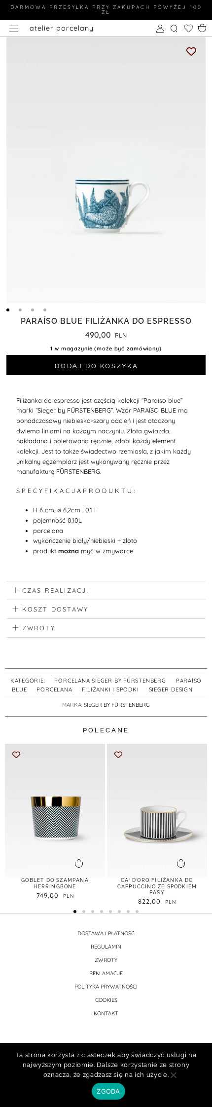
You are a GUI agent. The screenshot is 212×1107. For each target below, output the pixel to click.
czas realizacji (55, 590)
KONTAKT (106, 1013)
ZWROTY (106, 959)
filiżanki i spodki (110, 689)
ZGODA (108, 1091)
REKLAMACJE (106, 973)
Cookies (106, 999)
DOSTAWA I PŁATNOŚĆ (106, 933)
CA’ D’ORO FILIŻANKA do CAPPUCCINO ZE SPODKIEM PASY (157, 886)
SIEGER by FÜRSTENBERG (117, 704)
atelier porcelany (62, 28)
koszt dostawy (55, 609)
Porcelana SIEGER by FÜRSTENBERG (110, 680)
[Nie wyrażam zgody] (173, 1078)
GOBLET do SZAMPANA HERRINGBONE (55, 883)
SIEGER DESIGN (171, 689)
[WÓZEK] (203, 27)
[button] (106, 590)
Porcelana (54, 689)
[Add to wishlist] (191, 51)
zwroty (38, 628)
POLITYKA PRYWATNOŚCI (106, 986)
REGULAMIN (106, 946)
